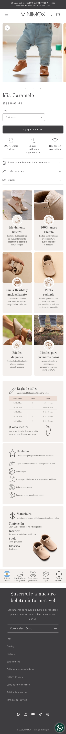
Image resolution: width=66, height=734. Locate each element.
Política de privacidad (17, 692)
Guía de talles (13, 661)
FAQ (9, 638)
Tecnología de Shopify (40, 730)
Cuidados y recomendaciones (20, 669)
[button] (6, 14)
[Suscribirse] (55, 629)
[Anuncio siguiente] (59, 4)
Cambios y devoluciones (18, 684)
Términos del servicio (17, 699)
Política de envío (15, 677)
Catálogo (11, 646)
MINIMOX (27, 730)
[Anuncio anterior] (6, 4)
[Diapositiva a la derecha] (40, 88)
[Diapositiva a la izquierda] (25, 88)
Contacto (11, 654)
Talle (5, 110)
